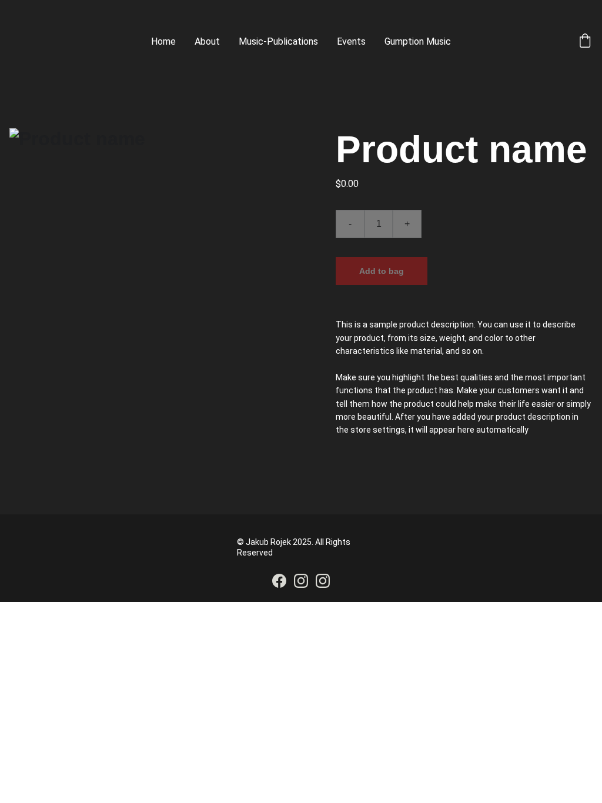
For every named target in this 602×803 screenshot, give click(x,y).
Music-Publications (278, 41)
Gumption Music (417, 41)
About (207, 41)
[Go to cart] (585, 42)
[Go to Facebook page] (279, 581)
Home (163, 41)
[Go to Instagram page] (301, 581)
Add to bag (381, 271)
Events (351, 41)
